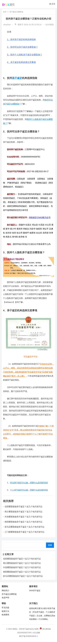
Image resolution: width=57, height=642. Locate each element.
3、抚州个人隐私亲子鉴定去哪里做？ (24, 54)
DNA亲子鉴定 (34, 591)
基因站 (14, 629)
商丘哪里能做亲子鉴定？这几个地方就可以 (23, 511)
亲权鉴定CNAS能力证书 (39, 217)
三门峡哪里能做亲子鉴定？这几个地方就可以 (24, 532)
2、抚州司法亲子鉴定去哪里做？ (22, 47)
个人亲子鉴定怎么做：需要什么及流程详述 (29, 490)
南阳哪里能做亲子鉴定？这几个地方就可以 (23, 522)
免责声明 (5, 598)
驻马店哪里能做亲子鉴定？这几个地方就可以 (24, 527)
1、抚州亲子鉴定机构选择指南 (21, 39)
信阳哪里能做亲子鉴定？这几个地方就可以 (23, 506)
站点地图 (36, 633)
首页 (4, 12)
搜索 (50, 545)
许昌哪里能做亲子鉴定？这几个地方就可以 (23, 517)
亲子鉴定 (17, 78)
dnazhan (7, 25)
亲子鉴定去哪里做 (16, 12)
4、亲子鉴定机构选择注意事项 (21, 62)
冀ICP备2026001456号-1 (28, 636)
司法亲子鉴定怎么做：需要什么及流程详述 (29, 482)
